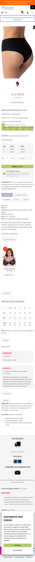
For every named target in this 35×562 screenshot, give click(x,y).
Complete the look (21, 195)
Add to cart (18, 166)
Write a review (23, 118)
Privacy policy (19, 557)
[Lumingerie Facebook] (15, 461)
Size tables (6, 199)
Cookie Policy (8, 557)
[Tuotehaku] (32, 12)
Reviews (16, 199)
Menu (6, 12)
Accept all (17, 545)
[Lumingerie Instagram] (19, 461)
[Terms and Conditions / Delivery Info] (17, 444)
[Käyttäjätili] (27, 12)
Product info (7, 195)
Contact (29, 557)
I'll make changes (17, 550)
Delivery (25, 199)
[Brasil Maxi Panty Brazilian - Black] (17, 52)
